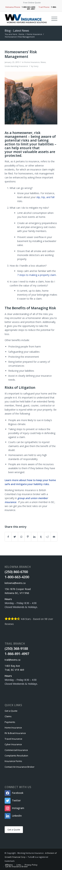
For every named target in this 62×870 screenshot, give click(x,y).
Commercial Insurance (16, 750)
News (43, 62)
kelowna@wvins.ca (15, 583)
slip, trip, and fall (45, 197)
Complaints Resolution (16, 755)
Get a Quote (11, 710)
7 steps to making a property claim (36, 275)
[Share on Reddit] (47, 536)
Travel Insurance (13, 738)
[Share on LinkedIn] (34, 536)
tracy (36, 66)
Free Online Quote (32, 2)
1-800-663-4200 (28, 7)
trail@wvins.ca (12, 659)
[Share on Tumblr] (41, 536)
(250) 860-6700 (16, 571)
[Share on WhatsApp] (21, 536)
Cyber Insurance (13, 744)
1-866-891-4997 (17, 653)
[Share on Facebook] (8, 536)
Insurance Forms (13, 761)
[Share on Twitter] (15, 536)
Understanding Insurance (16, 66)
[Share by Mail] (54, 536)
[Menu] (52, 19)
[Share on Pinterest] (28, 536)
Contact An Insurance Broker (19, 766)
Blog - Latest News (17, 30)
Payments (10, 722)
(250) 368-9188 (16, 648)
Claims (8, 716)
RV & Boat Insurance (15, 733)
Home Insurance (32, 62)
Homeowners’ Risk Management (21, 54)
